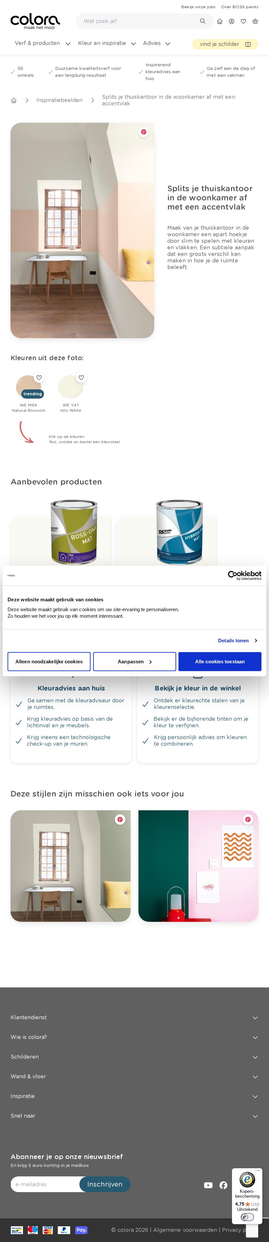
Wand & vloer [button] (28, 1076)
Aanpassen (131, 661)
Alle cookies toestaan (220, 661)
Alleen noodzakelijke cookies (49, 661)
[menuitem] (42, 47)
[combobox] (145, 21)
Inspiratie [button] (22, 1096)
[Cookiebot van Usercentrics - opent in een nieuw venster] (232, 576)
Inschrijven (105, 1184)
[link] (198, 6)
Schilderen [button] (24, 1057)
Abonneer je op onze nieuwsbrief (66, 1157)
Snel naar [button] (22, 1116)
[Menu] (258, 1172)
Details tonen (233, 640)
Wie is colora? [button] (28, 1037)
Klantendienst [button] (28, 1017)
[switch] (247, 1217)
